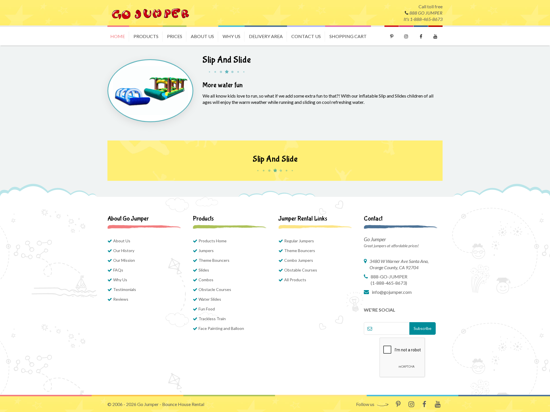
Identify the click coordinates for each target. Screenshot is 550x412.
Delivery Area (266, 36)
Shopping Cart (348, 36)
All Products (295, 279)
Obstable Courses (300, 270)
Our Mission (124, 260)
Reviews (120, 299)
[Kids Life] (150, 13)
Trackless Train (212, 318)
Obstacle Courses (215, 289)
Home (117, 36)
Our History (123, 250)
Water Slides (210, 299)
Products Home (213, 240)
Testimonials (124, 289)
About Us (202, 36)
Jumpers (206, 250)
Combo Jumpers (298, 260)
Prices (174, 36)
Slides (204, 270)
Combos (206, 279)
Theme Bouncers (214, 260)
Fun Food (207, 308)
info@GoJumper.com (392, 292)
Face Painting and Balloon (221, 328)
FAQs (118, 270)
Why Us (231, 36)
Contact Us (306, 36)
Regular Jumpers (299, 240)
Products (145, 36)
